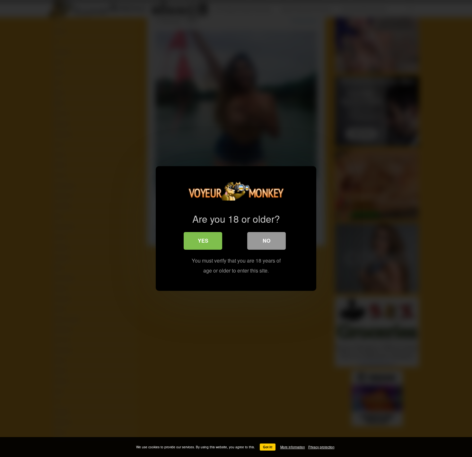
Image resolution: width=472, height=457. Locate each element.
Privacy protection (321, 447)
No (266, 240)
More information (292, 447)
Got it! (267, 447)
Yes (203, 240)
